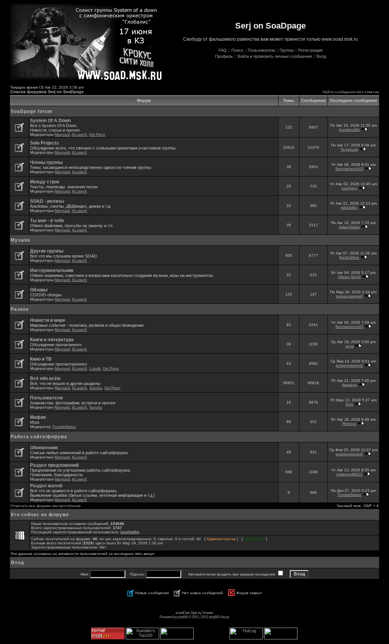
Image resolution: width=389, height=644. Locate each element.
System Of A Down (50, 120)
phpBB (182, 617)
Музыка (20, 240)
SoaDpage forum (31, 111)
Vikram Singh (349, 277)
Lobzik (95, 368)
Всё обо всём (45, 378)
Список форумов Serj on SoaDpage (47, 91)
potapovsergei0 (349, 296)
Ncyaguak (349, 149)
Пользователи (261, 50)
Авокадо (349, 385)
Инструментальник (51, 270)
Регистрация (310, 50)
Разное (20, 309)
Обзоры (38, 290)
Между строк (44, 181)
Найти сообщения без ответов (351, 92)
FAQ (222, 50)
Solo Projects (44, 143)
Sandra (95, 388)
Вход (321, 56)
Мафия (38, 417)
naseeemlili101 (349, 474)
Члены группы (46, 162)
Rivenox (349, 423)
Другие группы (46, 251)
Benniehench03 (349, 169)
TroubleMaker (64, 427)
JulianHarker (349, 227)
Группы (287, 50)
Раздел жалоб (46, 485)
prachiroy (349, 188)
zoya (349, 346)
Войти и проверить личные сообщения (274, 56)
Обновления (44, 447)
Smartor (207, 613)
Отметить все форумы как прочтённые (45, 506)
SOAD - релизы (47, 201)
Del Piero (97, 134)
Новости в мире (47, 320)
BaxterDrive (349, 257)
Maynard (62, 134)
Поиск (237, 50)
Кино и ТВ (41, 359)
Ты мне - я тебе (47, 220)
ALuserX (79, 134)
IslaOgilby (349, 207)
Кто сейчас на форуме (40, 514)
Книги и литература (52, 339)
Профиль (224, 56)
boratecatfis (349, 129)
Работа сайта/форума (39, 436)
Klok (349, 404)
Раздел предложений (54, 465)
